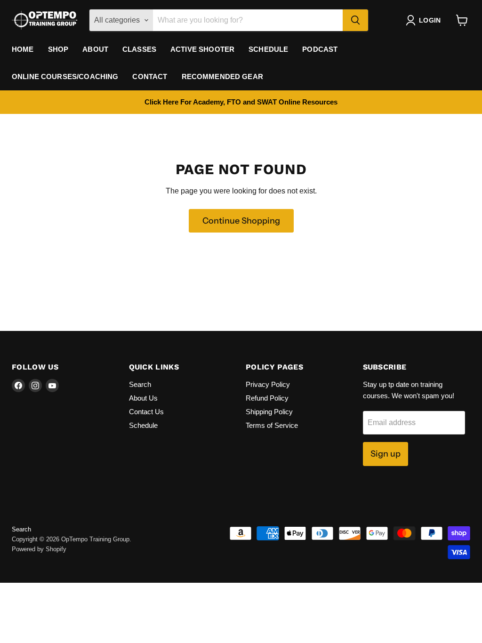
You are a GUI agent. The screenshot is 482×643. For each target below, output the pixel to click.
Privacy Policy (268, 384)
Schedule (268, 49)
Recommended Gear (222, 76)
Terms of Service (272, 425)
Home (23, 49)
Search (140, 384)
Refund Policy (267, 398)
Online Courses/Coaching (65, 76)
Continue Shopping (241, 221)
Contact (149, 76)
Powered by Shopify (39, 549)
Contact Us (146, 412)
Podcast (319, 49)
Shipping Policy (269, 412)
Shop (58, 49)
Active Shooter (202, 49)
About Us (143, 398)
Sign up (385, 454)
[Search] (355, 20)
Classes (139, 49)
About (95, 49)
